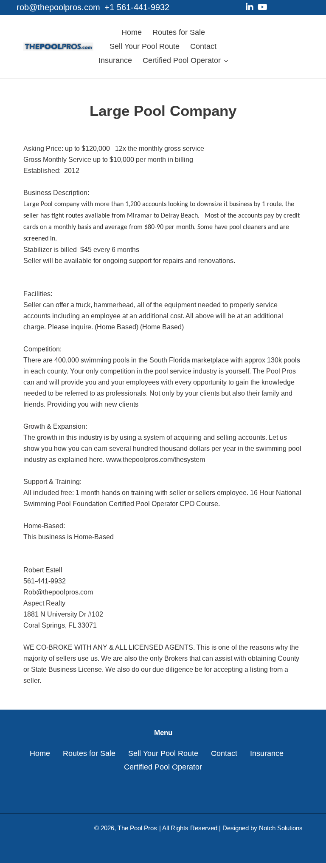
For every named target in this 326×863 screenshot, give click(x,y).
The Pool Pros (137, 828)
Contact (224, 753)
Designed (235, 828)
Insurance (267, 753)
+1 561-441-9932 (136, 7)
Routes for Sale (89, 753)
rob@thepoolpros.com (58, 7)
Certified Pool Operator (163, 767)
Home (40, 753)
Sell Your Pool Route (163, 753)
